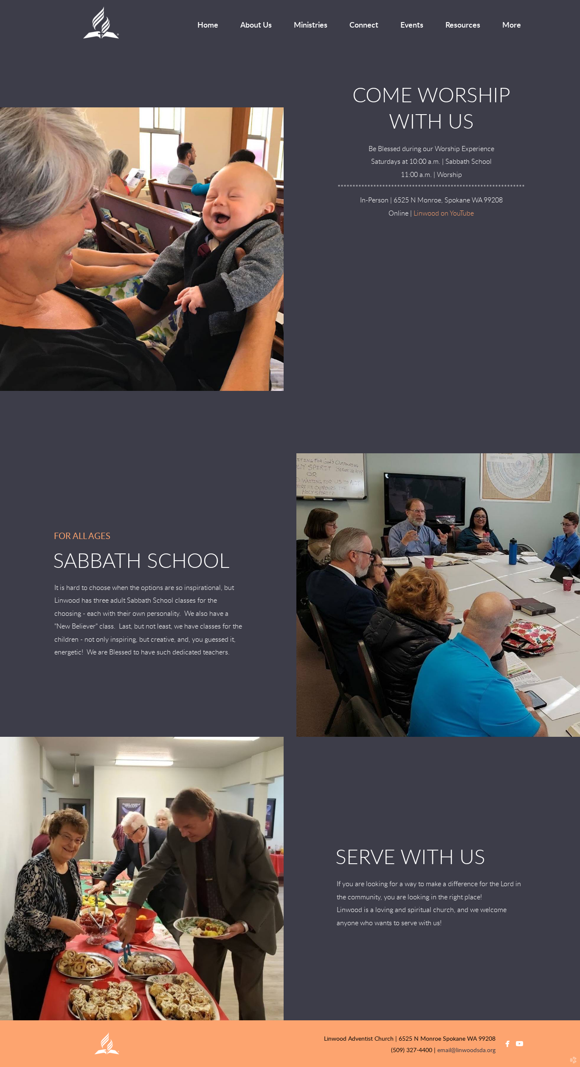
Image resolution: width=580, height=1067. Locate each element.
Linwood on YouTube (444, 213)
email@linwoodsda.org (466, 1050)
